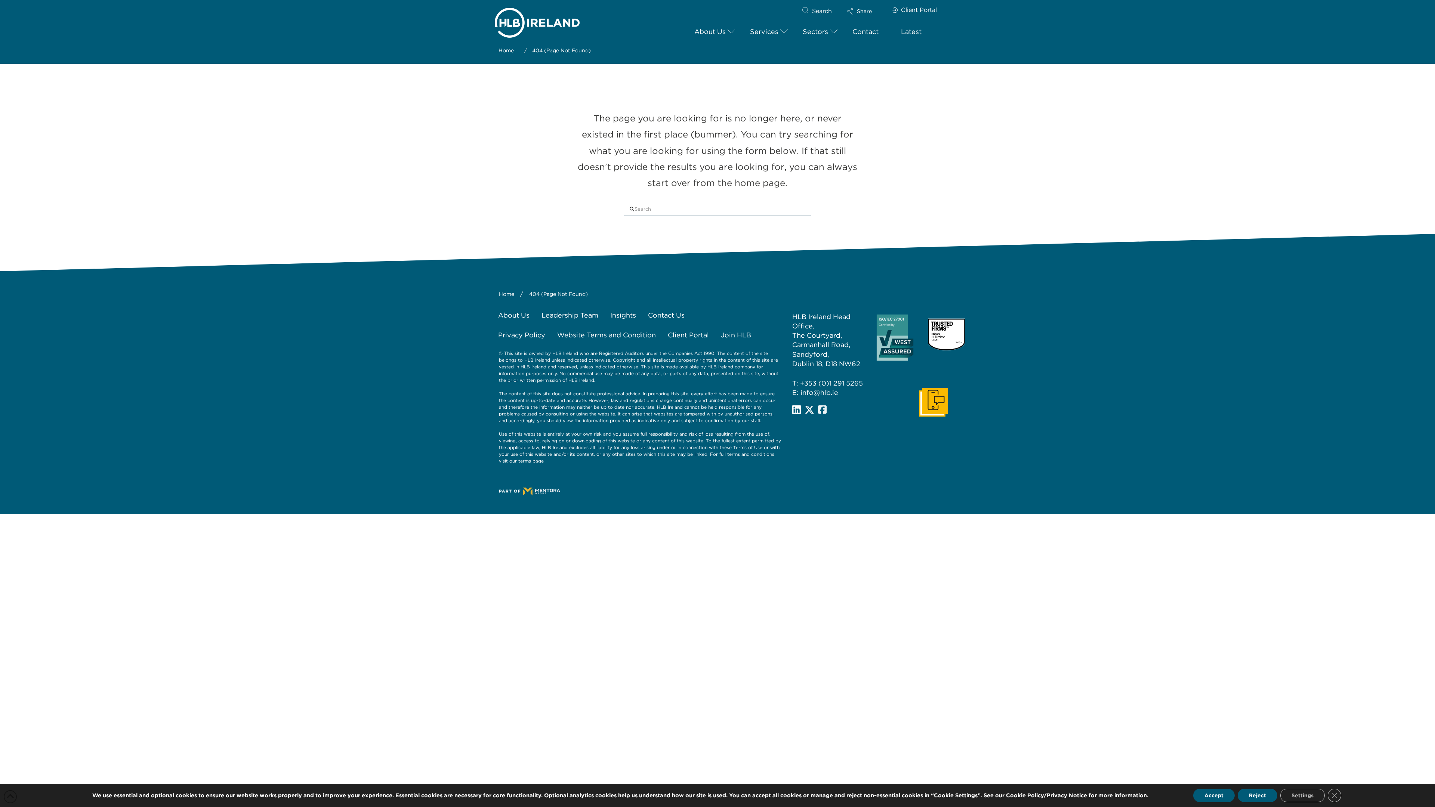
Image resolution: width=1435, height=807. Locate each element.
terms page (531, 461)
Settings (1303, 795)
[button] (866, 11)
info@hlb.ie (819, 392)
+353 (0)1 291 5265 (831, 383)
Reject (1257, 795)
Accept (1213, 795)
